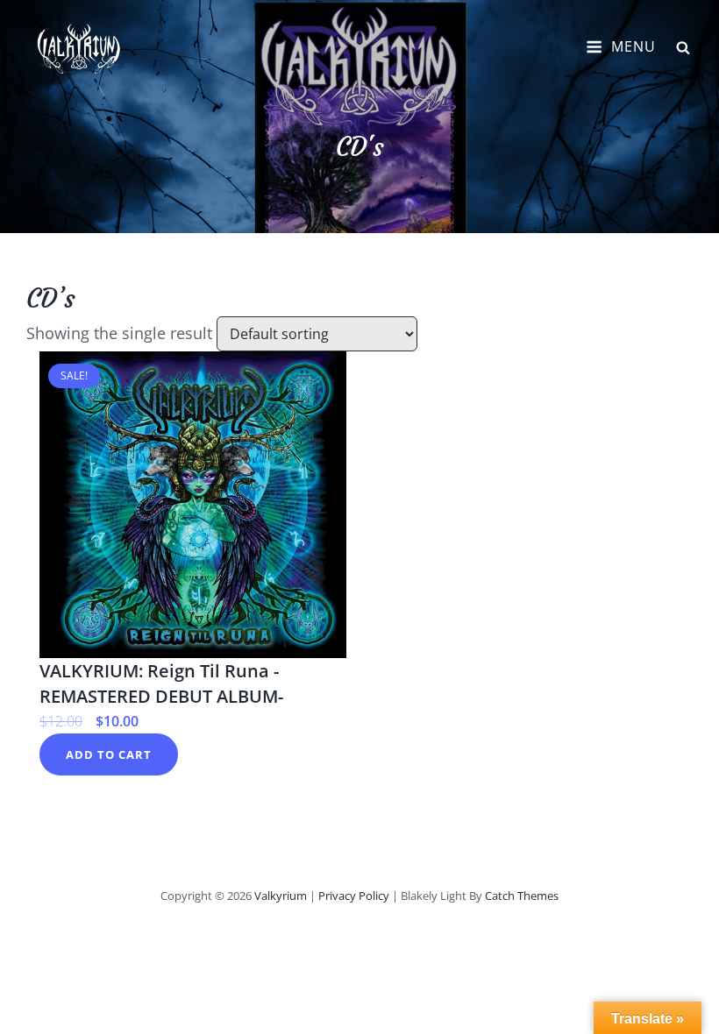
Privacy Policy (353, 895)
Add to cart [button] (109, 754)
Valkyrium (280, 895)
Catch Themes (522, 895)
